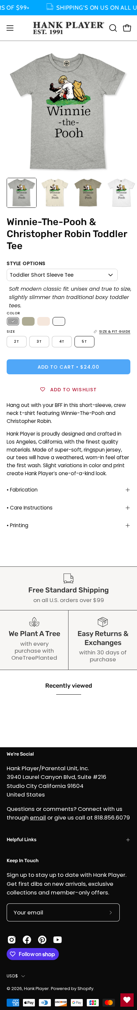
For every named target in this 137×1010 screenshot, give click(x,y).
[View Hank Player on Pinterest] (42, 940)
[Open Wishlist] (127, 1000)
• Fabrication (22, 489)
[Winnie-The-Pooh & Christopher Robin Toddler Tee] (22, 193)
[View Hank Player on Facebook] (27, 940)
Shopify (85, 988)
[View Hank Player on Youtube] (58, 940)
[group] (68, 7)
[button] (112, 28)
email (38, 818)
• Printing (17, 525)
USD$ (12, 976)
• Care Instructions (30, 507)
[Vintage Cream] (43, 321)
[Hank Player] (68, 28)
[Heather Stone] (28, 321)
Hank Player (36, 988)
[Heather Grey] (13, 321)
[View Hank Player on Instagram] (12, 940)
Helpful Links (22, 839)
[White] (59, 321)
